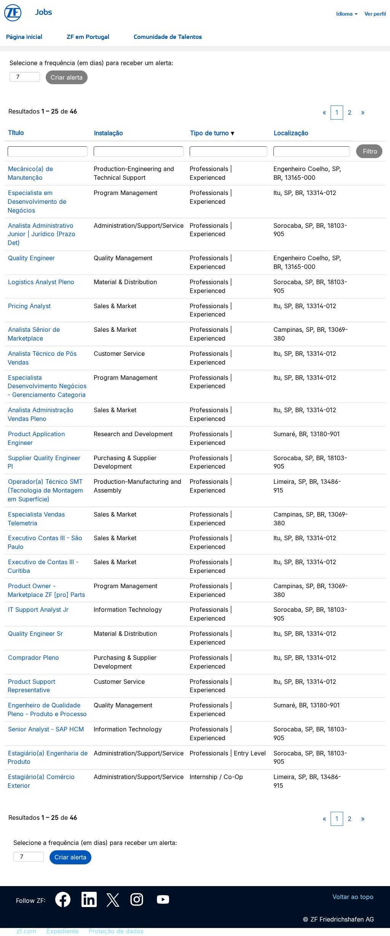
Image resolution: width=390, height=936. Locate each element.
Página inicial (24, 36)
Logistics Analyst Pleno (41, 282)
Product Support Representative (31, 686)
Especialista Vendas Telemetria (36, 518)
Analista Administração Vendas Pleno (41, 414)
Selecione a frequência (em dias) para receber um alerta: (91, 63)
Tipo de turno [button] (210, 133)
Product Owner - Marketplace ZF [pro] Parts (46, 590)
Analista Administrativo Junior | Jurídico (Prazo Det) (41, 234)
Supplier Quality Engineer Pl (44, 462)
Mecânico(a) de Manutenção (30, 173)
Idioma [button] (345, 13)
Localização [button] (291, 133)
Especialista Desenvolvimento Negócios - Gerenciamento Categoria (47, 386)
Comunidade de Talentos (168, 36)
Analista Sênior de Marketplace (34, 334)
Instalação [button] (108, 133)
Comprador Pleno (33, 657)
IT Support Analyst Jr (38, 609)
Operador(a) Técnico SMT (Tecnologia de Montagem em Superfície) (45, 490)
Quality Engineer (31, 258)
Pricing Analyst (29, 306)
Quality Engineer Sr (35, 633)
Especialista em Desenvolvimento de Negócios (37, 201)
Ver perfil (375, 13)
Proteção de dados (116, 931)
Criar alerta (67, 77)
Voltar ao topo (353, 897)
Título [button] (16, 132)
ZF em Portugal (88, 36)
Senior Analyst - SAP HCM (46, 729)
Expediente (62, 931)
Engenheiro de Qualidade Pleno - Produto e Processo (47, 709)
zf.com (26, 931)
